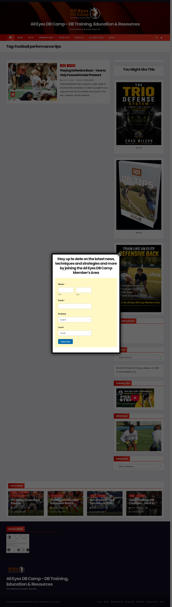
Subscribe (65, 341)
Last (77, 294)
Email (61, 300)
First (59, 294)
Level (60, 327)
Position (62, 314)
